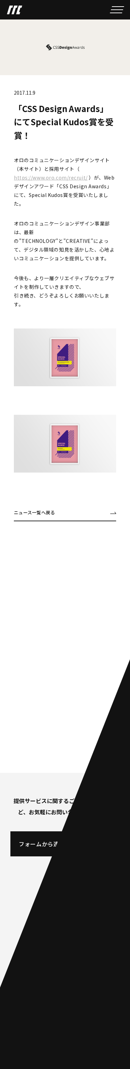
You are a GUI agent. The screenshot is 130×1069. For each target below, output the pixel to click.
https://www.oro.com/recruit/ (51, 177)
